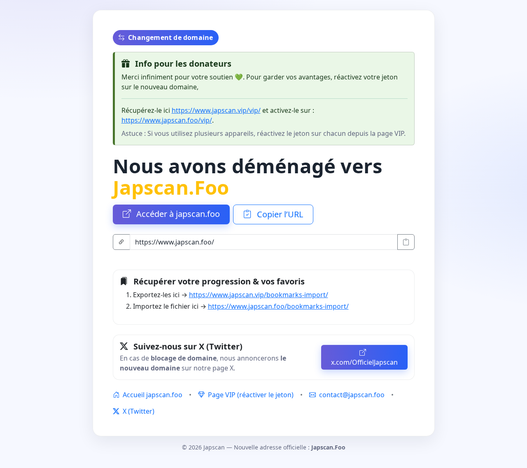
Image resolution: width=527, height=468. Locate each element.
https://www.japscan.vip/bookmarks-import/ (258, 294)
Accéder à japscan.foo (177, 213)
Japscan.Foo (171, 187)
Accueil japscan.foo (151, 394)
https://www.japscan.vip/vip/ (216, 110)
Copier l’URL (279, 214)
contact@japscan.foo (352, 394)
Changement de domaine (170, 37)
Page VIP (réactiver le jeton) (250, 394)
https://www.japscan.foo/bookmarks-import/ (278, 306)
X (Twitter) (137, 411)
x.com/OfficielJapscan (364, 362)
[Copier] (406, 242)
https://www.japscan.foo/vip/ (166, 120)
